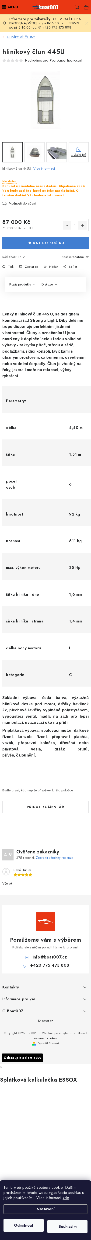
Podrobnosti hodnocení (66, 60)
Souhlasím (68, 1226)
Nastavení (46, 1209)
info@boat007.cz (50, 957)
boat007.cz (81, 257)
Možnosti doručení (22, 203)
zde (66, 1197)
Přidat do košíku (45, 243)
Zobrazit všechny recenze (55, 857)
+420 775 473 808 (49, 965)
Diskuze (47, 284)
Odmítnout (23, 1225)
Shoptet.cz (45, 1020)
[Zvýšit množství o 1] (82, 225)
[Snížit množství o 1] (67, 225)
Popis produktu (20, 284)
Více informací (44, 168)
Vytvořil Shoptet (48, 1043)
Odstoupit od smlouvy (22, 1057)
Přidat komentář (45, 807)
